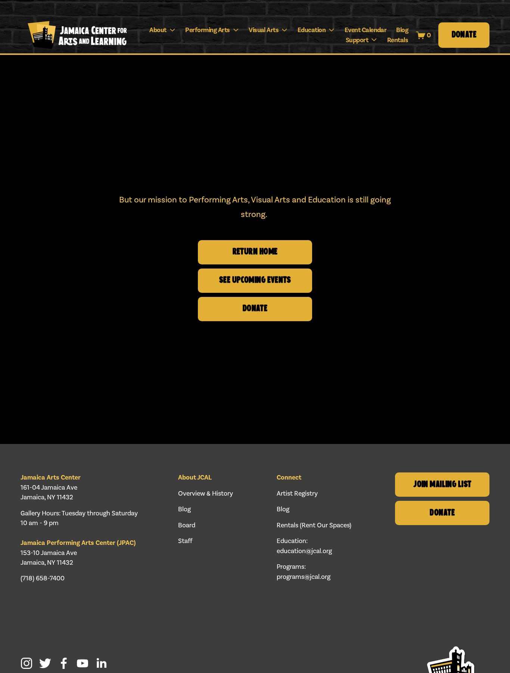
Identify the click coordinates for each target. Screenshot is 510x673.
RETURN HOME (255, 252)
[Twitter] (45, 663)
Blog (402, 30)
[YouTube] (82, 663)
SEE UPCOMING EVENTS (255, 280)
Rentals (397, 40)
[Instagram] (26, 663)
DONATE (255, 309)
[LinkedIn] (101, 663)
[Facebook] (64, 663)
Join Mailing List (442, 485)
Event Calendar (366, 30)
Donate (464, 35)
